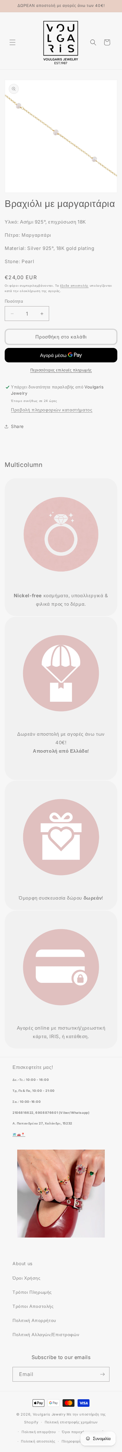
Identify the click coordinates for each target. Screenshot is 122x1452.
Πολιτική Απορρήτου (34, 1320)
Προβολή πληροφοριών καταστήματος (51, 409)
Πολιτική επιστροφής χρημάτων (71, 1422)
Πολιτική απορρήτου (39, 1432)
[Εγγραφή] (102, 1374)
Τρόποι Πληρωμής (32, 1292)
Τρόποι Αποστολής (33, 1306)
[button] (12, 42)
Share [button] (17, 426)
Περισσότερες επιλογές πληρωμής (61, 370)
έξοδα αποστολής (74, 285)
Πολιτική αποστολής (38, 1441)
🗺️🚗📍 (19, 1134)
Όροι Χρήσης (27, 1278)
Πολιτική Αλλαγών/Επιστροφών (46, 1334)
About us (23, 1263)
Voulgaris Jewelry (49, 1414)
